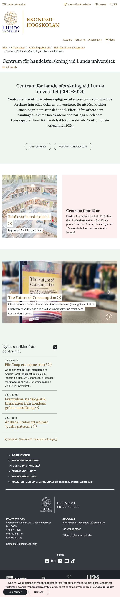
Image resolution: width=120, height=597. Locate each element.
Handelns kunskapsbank (73, 146)
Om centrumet (38, 146)
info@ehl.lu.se (14, 537)
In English (11, 67)
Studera (67, 39)
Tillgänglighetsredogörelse (77, 535)
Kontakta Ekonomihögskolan (21, 543)
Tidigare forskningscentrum (69, 47)
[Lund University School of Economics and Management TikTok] (73, 561)
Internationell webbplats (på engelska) (83, 522)
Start (5, 47)
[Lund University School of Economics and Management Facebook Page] (47, 561)
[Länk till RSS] (55, 346)
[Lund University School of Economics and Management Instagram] (53, 561)
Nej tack (39, 591)
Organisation (95, 39)
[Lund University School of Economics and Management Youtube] (67, 561)
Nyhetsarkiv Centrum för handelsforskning (29, 439)
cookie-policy (105, 586)
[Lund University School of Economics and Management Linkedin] (60, 561)
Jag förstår (15, 591)
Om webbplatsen (71, 528)
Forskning (80, 39)
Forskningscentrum (39, 47)
